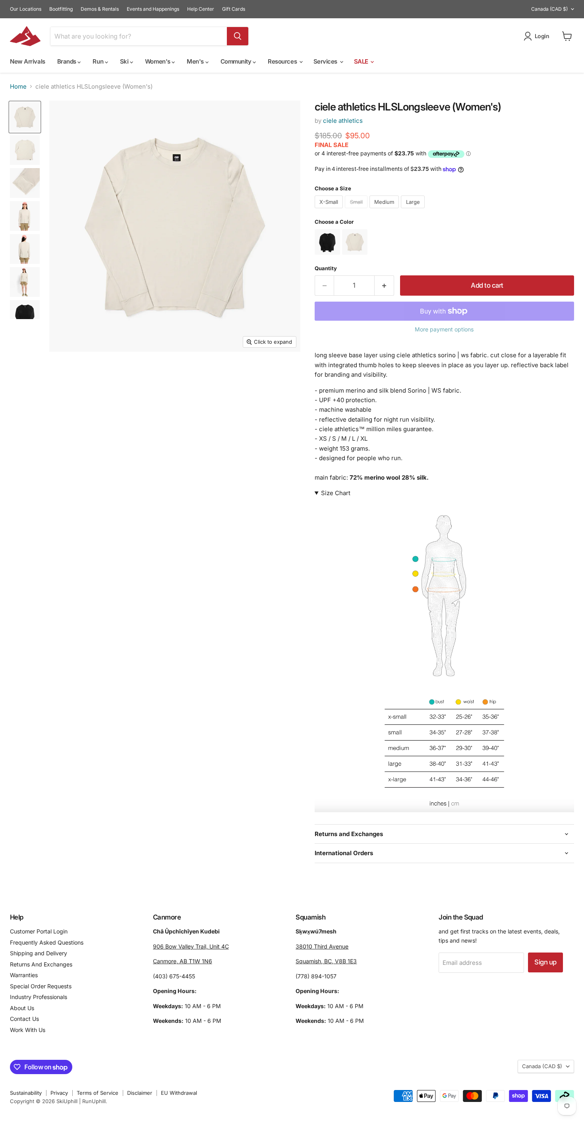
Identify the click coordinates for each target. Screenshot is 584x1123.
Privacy (59, 1093)
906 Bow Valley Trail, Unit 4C (191, 946)
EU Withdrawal (179, 1093)
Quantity (326, 268)
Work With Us (27, 1029)
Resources (283, 61)
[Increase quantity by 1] (384, 285)
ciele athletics (343, 120)
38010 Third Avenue (322, 946)
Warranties (24, 975)
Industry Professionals (38, 996)
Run (98, 61)
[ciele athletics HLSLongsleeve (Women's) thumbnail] (25, 117)
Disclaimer (139, 1093)
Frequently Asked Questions (46, 942)
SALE (362, 61)
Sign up (545, 962)
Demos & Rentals (100, 9)
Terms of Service (97, 1093)
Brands (67, 61)
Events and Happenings (153, 9)
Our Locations (25, 9)
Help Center (200, 9)
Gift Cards (233, 9)
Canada (549, 9)
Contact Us (24, 1018)
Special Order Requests (41, 986)
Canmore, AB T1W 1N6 (182, 961)
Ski (125, 61)
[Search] (237, 36)
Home (18, 86)
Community (236, 61)
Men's (196, 61)
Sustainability (26, 1093)
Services (326, 61)
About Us (22, 1008)
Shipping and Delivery (38, 953)
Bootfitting (61, 9)
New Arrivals (27, 61)
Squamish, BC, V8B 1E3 (326, 961)
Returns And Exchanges (41, 964)
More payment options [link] (444, 329)
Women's (158, 61)
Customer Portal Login (39, 931)
